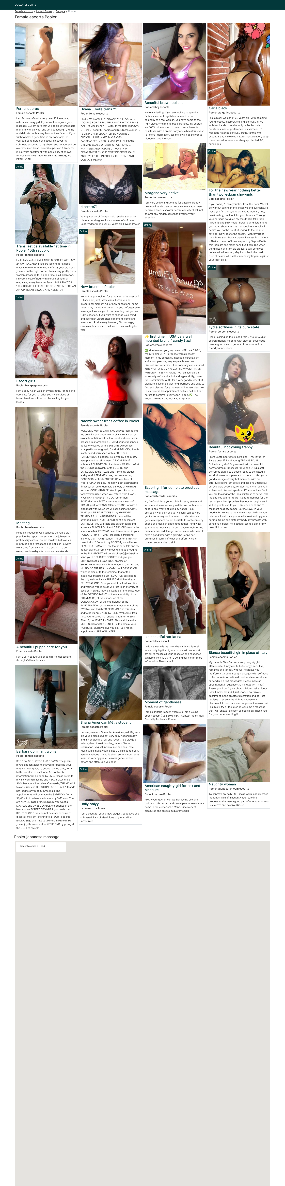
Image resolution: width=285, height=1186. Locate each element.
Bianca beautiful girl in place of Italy (238, 652)
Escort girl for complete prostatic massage (172, 489)
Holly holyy (89, 804)
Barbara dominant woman (37, 751)
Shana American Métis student (105, 722)
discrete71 (88, 207)
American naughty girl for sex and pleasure (172, 788)
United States (44, 11)
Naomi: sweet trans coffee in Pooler (109, 421)
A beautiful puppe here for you (41, 647)
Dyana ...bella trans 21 (98, 109)
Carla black (218, 108)
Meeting (23, 523)
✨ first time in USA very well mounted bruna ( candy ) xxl (168, 338)
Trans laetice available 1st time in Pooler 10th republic (43, 248)
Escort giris (25, 381)
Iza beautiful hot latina (163, 637)
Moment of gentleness (163, 702)
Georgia (60, 11)
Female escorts (24, 11)
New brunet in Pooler (97, 287)
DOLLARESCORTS (25, 4)
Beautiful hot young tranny (231, 447)
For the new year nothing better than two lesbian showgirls (235, 192)
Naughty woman (222, 784)
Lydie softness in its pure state (234, 327)
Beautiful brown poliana (164, 103)
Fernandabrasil (28, 109)
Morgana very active (162, 193)
